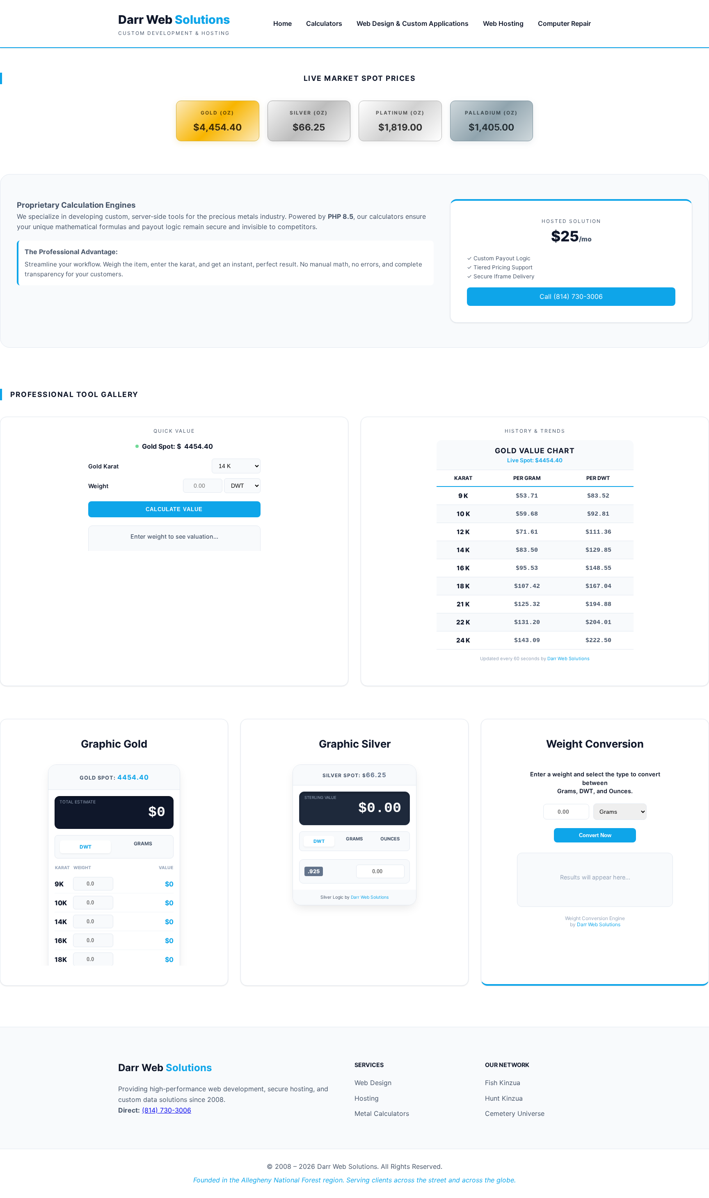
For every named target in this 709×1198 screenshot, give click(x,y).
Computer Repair (564, 23)
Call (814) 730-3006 (571, 296)
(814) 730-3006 (166, 1110)
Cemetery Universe (514, 1113)
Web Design (372, 1083)
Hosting (366, 1098)
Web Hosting (503, 23)
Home (282, 23)
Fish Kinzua (502, 1083)
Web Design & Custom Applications (413, 23)
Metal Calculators (381, 1113)
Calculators (324, 23)
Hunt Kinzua (504, 1098)
